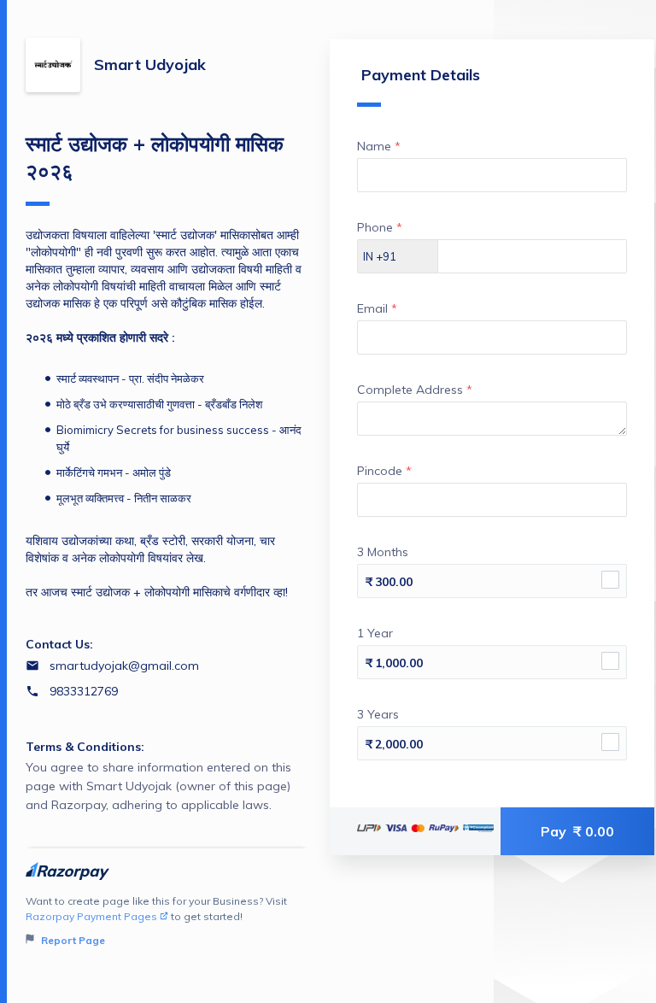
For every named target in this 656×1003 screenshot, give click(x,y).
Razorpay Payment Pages (91, 916)
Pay (577, 831)
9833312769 (84, 691)
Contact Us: (59, 644)
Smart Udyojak (150, 64)
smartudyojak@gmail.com (124, 665)
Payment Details (420, 75)
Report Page (71, 940)
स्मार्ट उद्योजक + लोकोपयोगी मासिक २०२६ (155, 157)
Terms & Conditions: (85, 746)
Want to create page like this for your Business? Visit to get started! (156, 920)
